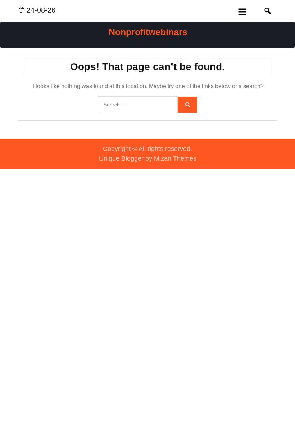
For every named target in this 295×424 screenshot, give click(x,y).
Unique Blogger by (147, 158)
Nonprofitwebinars (148, 32)
